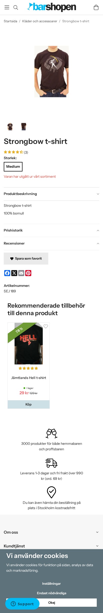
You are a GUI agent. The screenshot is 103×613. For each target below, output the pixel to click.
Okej (51, 602)
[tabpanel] (51, 212)
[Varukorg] (96, 7)
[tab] (51, 194)
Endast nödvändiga (51, 593)
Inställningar (51, 583)
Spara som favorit (28, 258)
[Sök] (15, 7)
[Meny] (6, 7)
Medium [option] (13, 166)
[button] (29, 404)
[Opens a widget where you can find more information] (22, 604)
